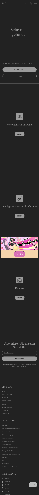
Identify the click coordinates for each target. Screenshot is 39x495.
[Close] (35, 239)
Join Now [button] (19, 254)
